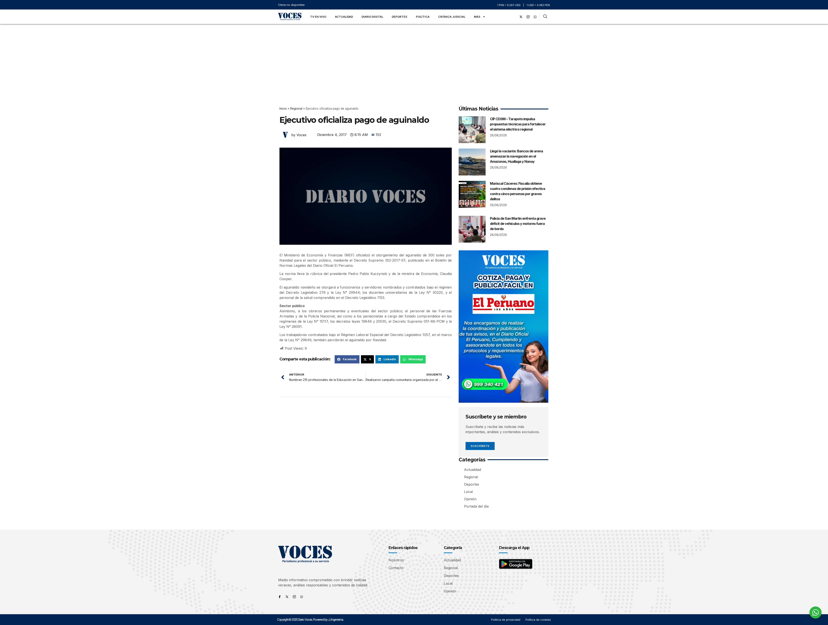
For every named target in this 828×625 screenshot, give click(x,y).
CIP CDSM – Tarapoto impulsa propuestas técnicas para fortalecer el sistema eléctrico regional (518, 124)
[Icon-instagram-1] (528, 17)
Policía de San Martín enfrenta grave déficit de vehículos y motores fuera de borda (518, 223)
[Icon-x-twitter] (287, 596)
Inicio (283, 108)
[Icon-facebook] (279, 596)
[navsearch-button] (545, 17)
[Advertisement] (414, 56)
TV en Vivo (318, 16)
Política (423, 16)
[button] (347, 359)
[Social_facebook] (514, 17)
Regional (296, 108)
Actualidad (344, 16)
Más (477, 16)
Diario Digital (372, 16)
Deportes (399, 16)
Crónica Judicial (451, 16)
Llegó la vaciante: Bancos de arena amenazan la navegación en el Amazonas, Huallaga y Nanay (516, 156)
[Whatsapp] (301, 596)
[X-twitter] (521, 17)
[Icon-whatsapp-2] (535, 17)
